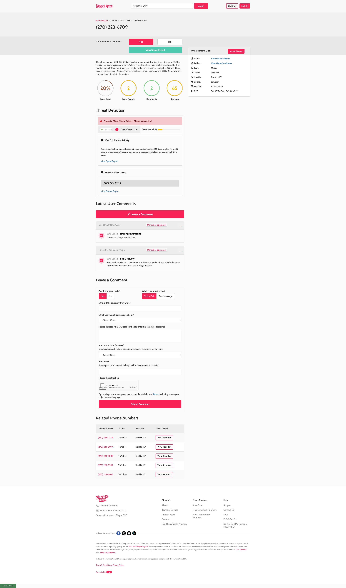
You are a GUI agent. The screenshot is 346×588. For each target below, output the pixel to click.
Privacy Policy (168, 514)
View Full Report (236, 51)
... (180, 225)
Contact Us (228, 510)
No (169, 41)
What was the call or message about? (116, 315)
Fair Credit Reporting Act (138, 546)
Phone (114, 20)
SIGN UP (232, 6)
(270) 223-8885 (105, 456)
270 (122, 20)
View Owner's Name (220, 58)
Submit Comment (140, 404)
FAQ (225, 514)
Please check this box (109, 378)
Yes (141, 41)
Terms (156, 394)
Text (165, 296)
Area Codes (198, 505)
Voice (149, 296)
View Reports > (164, 437)
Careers (165, 519)
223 (128, 20)
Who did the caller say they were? (114, 303)
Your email (104, 361)
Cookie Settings (8, 586)
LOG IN (244, 6)
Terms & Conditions (107, 552)
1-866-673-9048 (108, 505)
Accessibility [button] (101, 572)
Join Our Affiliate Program (174, 524)
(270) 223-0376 (105, 437)
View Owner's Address (221, 63)
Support (227, 505)
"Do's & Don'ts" (241, 549)
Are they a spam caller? (109, 291)
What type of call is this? (153, 291)
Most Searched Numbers (205, 510)
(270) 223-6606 (105, 474)
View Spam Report (155, 50)
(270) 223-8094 (105, 447)
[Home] (104, 6)
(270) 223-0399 (105, 465)
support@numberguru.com (113, 510)
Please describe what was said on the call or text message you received (132, 326)
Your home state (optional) (111, 345)
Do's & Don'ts (229, 519)
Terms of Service (170, 510)
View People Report (110, 191)
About (165, 505)
